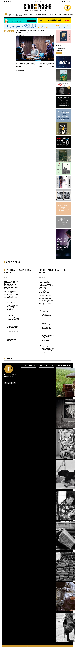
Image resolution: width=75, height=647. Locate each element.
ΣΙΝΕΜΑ (5, 277)
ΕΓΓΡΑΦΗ (59, 53)
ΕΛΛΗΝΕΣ (9, 310)
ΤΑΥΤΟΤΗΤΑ (70, 14)
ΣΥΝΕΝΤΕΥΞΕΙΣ (37, 14)
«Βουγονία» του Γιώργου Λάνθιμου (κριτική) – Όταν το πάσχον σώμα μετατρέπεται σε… (47, 326)
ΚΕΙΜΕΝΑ (52, 14)
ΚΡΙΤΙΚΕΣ (25, 14)
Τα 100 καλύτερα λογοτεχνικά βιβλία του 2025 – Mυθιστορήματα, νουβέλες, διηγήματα (48, 314)
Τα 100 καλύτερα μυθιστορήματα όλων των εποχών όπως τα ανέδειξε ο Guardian (48, 348)
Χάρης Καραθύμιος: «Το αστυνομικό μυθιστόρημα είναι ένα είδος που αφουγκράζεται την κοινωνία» (12, 306)
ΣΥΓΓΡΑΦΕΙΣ (58, 14)
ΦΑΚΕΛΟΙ (64, 14)
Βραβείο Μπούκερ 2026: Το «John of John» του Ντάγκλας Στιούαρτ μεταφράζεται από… (13, 329)
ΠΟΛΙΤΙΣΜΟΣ (45, 14)
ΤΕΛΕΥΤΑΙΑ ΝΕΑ (11, 15)
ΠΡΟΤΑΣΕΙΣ (44, 318)
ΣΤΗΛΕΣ (30, 14)
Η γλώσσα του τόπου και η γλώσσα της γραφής (13, 339)
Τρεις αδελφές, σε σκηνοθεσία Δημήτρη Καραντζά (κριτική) (31, 31)
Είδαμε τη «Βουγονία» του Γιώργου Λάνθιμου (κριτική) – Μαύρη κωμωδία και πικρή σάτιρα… (48, 338)
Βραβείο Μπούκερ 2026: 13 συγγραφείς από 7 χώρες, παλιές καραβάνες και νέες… (13, 317)
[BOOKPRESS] (37, 7)
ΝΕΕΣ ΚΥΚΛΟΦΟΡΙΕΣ (18, 15)
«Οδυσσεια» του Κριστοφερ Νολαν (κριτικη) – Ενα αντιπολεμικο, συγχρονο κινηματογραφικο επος (11, 284)
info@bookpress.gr (8, 376)
